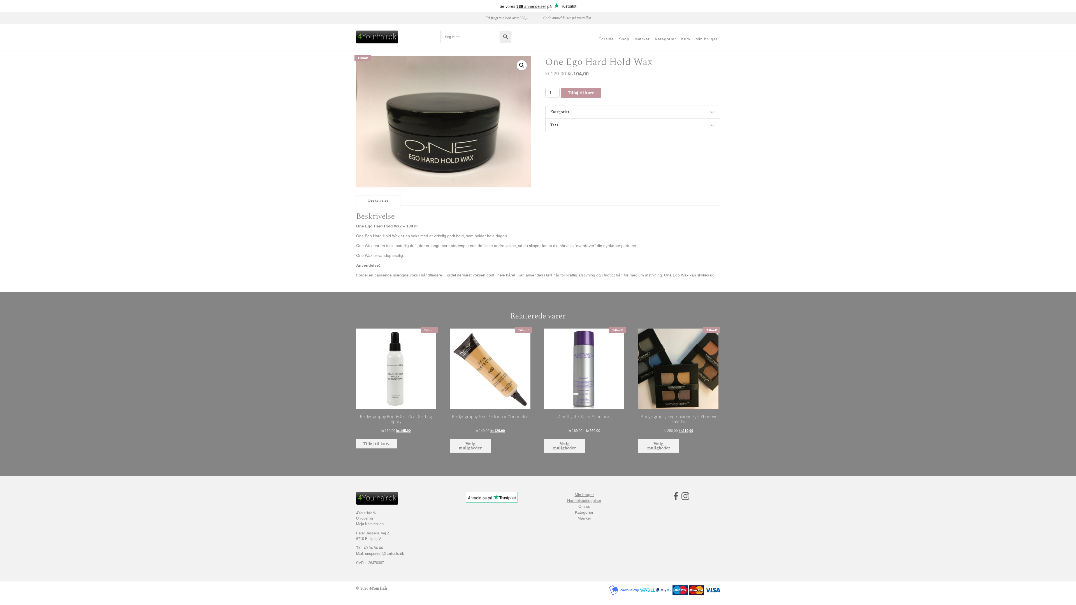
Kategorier (559, 112)
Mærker (584, 518)
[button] (522, 65)
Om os (584, 506)
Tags (554, 125)
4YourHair (378, 588)
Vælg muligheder (470, 446)
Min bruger (584, 494)
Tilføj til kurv (581, 93)
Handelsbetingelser (584, 500)
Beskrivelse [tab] (378, 200)
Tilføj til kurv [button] (376, 444)
